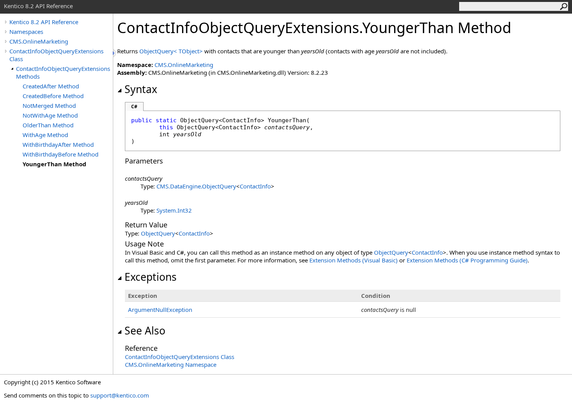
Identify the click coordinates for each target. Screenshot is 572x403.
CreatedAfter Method (51, 86)
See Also (145, 331)
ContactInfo (255, 186)
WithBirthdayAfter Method (58, 144)
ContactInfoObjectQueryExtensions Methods (63, 72)
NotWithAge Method (50, 115)
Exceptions (151, 277)
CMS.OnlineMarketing (38, 41)
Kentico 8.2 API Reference (43, 22)
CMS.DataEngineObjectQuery (196, 186)
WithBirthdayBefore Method (60, 154)
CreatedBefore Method (53, 96)
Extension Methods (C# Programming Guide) (467, 260)
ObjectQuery (158, 233)
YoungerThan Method (54, 164)
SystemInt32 (174, 210)
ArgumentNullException (160, 309)
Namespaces (26, 31)
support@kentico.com (119, 395)
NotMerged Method (49, 105)
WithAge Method (45, 135)
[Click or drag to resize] (115, 53)
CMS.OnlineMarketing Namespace (170, 364)
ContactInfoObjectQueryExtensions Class (56, 55)
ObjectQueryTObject (171, 51)
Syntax (141, 89)
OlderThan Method (48, 125)
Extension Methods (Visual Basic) (353, 260)
